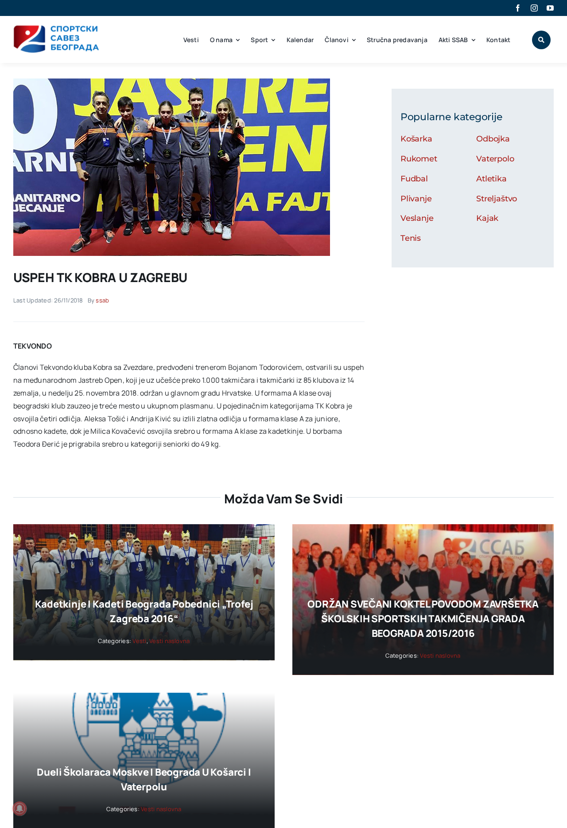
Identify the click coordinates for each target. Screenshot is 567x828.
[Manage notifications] (19, 808)
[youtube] (550, 8)
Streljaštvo (496, 199)
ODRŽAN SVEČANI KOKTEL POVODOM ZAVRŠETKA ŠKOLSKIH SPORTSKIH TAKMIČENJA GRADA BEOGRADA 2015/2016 (422, 618)
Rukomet (418, 159)
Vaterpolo (495, 159)
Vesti (139, 641)
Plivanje (416, 199)
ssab (102, 300)
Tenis (410, 238)
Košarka (416, 139)
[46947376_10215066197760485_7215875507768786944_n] (171, 82)
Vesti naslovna (169, 641)
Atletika (491, 179)
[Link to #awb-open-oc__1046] (541, 40)
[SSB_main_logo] (56, 28)
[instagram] (534, 8)
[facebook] (517, 8)
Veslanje (417, 218)
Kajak (487, 218)
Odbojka (493, 139)
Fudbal (414, 179)
